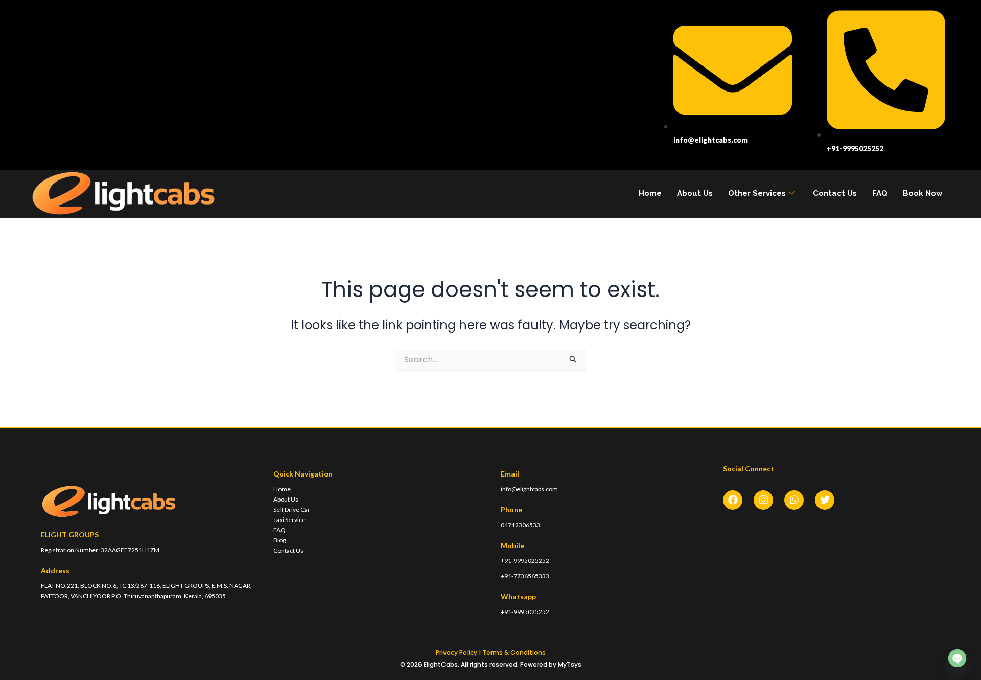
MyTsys (569, 664)
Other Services (757, 193)
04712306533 (520, 525)
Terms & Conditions (514, 652)
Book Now (923, 193)
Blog (279, 540)
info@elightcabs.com (529, 489)
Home (650, 193)
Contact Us (835, 193)
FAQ (879, 193)
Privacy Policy (456, 652)
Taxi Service (289, 520)
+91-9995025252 (525, 560)
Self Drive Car (291, 509)
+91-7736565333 (525, 576)
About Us (695, 193)
